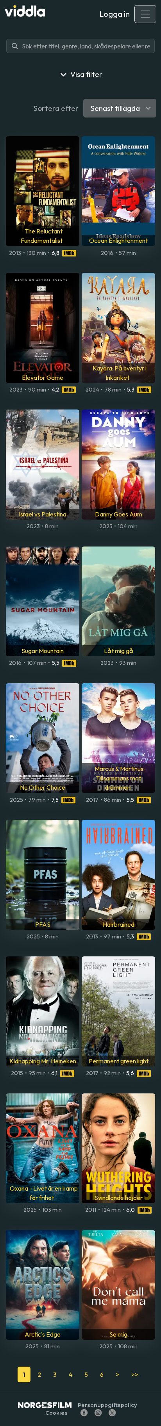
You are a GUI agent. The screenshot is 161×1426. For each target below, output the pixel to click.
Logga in (114, 14)
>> (134, 1374)
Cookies (56, 1413)
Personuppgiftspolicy (107, 1405)
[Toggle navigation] (145, 14)
